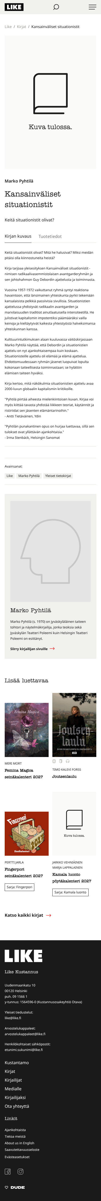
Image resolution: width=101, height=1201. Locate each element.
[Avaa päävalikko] (92, 7)
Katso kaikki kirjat (24, 915)
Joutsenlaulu (64, 777)
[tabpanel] (50, 345)
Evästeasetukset (17, 1157)
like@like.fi (13, 1018)
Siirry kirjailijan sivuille (29, 649)
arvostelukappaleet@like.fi (25, 1034)
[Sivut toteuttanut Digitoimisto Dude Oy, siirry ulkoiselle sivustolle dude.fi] (15, 1188)
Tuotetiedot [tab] (50, 236)
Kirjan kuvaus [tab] (18, 236)
